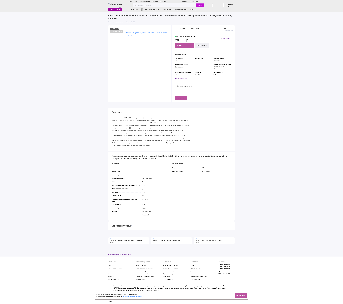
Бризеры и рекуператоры (170, 265)
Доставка (193, 271)
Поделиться (180, 98)
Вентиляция (167, 10)
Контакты (155, 1)
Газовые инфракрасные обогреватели (147, 271)
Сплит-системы (135, 10)
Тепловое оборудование (151, 10)
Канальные (111, 271)
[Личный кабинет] (211, 5)
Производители (181, 10)
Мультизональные (113, 279)
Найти (200, 5)
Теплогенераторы (141, 265)
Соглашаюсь (240, 295)
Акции (192, 10)
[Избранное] (220, 5)
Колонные (111, 276)
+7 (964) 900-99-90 (224, 269)
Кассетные (111, 274)
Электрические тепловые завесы (145, 276)
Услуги (135, 1)
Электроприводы (168, 279)
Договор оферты (195, 279)
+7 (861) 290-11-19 (224, 267)
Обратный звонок (223, 271)
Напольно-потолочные (115, 268)
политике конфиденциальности (133, 296)
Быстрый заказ (202, 45)
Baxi (225, 28)
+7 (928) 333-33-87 (190, 1)
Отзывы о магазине (145, 1)
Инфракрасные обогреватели (144, 268)
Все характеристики (181, 78)
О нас (130, 1)
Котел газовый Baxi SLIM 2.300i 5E (119, 254)
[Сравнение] (215, 5)
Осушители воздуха (168, 274)
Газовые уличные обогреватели (145, 274)
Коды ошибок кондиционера (199, 276)
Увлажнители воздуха (169, 271)
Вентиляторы (167, 276)
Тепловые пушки (140, 279)
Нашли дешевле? (226, 39)
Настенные (111, 265)
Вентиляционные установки (171, 268)
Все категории (115, 9)
